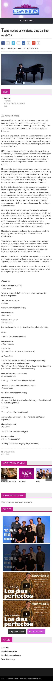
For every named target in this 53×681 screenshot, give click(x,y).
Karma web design (20, 678)
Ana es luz (22, 481)
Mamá (38, 481)
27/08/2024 (33, 48)
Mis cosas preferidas (8, 481)
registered (10, 502)
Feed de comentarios (11, 655)
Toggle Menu (27, 20)
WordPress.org (8, 659)
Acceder (5, 647)
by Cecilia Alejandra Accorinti (14, 48)
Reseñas (5, 454)
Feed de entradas (9, 651)
